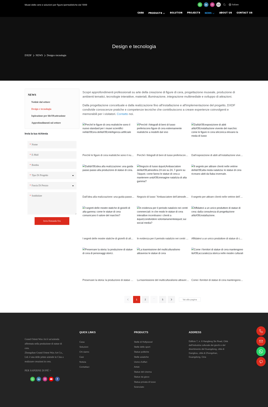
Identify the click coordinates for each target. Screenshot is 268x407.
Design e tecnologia (56, 55)
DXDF (28, 55)
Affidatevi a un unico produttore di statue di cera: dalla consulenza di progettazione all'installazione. (217, 238)
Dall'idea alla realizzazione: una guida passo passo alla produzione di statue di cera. (108, 196)
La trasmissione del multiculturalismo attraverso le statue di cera (163, 280)
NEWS (39, 55)
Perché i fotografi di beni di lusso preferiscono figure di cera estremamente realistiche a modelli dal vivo (163, 155)
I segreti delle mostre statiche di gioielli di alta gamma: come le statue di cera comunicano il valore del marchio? (108, 238)
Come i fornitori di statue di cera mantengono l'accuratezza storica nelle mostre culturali (217, 280)
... (154, 297)
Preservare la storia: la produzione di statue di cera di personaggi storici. (108, 280)
